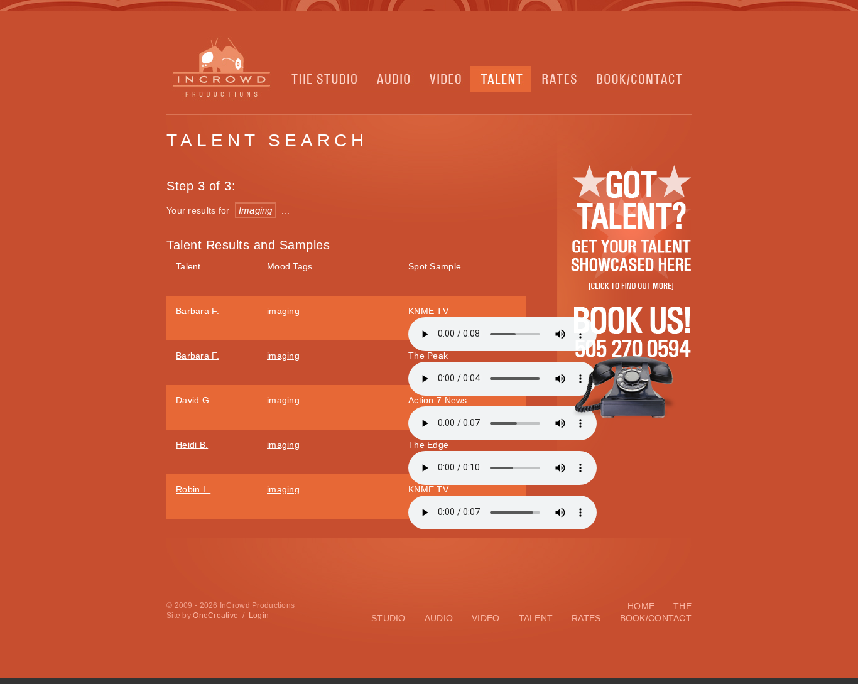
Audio (439, 618)
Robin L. (193, 489)
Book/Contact (656, 618)
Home (640, 606)
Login (259, 615)
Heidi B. (192, 445)
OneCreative (215, 615)
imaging (283, 311)
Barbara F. (197, 311)
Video (485, 618)
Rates (586, 618)
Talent (536, 618)
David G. (194, 400)
